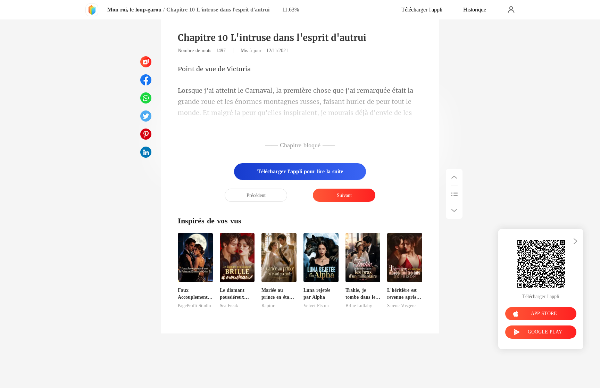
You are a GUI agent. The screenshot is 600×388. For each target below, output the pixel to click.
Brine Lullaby (358, 305)
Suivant (344, 195)
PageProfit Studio (194, 305)
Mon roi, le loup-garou (134, 10)
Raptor (267, 305)
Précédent (256, 195)
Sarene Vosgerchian (404, 305)
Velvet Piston (316, 305)
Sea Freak (229, 305)
